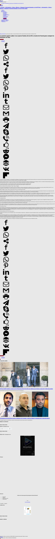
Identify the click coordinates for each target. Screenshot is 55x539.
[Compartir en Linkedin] (6, 97)
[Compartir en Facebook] (6, 48)
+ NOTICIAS (4, 11)
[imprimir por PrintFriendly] (6, 122)
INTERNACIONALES (6, 14)
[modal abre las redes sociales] (6, 243)
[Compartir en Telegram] (6, 128)
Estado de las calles (5, 498)
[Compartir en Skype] (6, 134)
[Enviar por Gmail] (6, 116)
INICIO (3, 10)
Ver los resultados (27, 502)
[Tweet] (6, 54)
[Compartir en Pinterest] (6, 91)
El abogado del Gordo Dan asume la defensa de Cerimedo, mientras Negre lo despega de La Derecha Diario (25, 418)
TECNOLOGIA (5, 19)
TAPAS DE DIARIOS (5, 20)
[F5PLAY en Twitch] (2, 1)
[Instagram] (0, 1)
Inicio (1, 33)
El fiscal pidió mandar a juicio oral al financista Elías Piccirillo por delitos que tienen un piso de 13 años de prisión (26, 388)
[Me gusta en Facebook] (6, 147)
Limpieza (4, 497)
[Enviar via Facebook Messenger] (6, 159)
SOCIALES (4, 13)
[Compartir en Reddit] (6, 153)
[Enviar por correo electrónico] (6, 110)
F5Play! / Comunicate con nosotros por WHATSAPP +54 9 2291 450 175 (13, 3)
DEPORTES (4, 15)
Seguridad (4, 496)
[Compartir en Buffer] (6, 165)
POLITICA (4, 18)
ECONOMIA (4, 17)
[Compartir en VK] (6, 348)
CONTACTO (3, 21)
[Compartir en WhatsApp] (6, 60)
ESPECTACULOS (5, 16)
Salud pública (5, 499)
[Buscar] (0, 0)
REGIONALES (5, 12)
